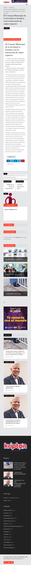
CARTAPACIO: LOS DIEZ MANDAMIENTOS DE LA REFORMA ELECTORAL (13, 421)
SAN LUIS (6, 539)
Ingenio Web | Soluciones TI (17, 558)
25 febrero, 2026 (10, 390)
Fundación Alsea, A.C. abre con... (14, 274)
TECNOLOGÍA (7, 545)
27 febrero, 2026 (10, 425)
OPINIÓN (11, 362)
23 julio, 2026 (10, 356)
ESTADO (7, 395)
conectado (17, 237)
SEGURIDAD (7, 542)
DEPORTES (6, 515)
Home (5, 7)
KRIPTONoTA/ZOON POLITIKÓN (12, 526)
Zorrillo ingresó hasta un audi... (13, 293)
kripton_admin (17, 39)
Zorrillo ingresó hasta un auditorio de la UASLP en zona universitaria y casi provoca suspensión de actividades (15, 352)
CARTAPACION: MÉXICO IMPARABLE (13, 387)
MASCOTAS (12, 338)
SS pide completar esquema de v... (14, 259)
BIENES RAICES (8, 510)
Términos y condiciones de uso (11, 497)
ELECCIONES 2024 (9, 518)
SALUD (5, 537)
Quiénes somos (7, 500)
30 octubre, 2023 (9, 39)
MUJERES (6, 531)
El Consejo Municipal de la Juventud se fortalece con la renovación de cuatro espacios (15, 176)
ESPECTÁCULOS (8, 521)
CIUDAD (11, 7)
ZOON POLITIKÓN (9, 547)
